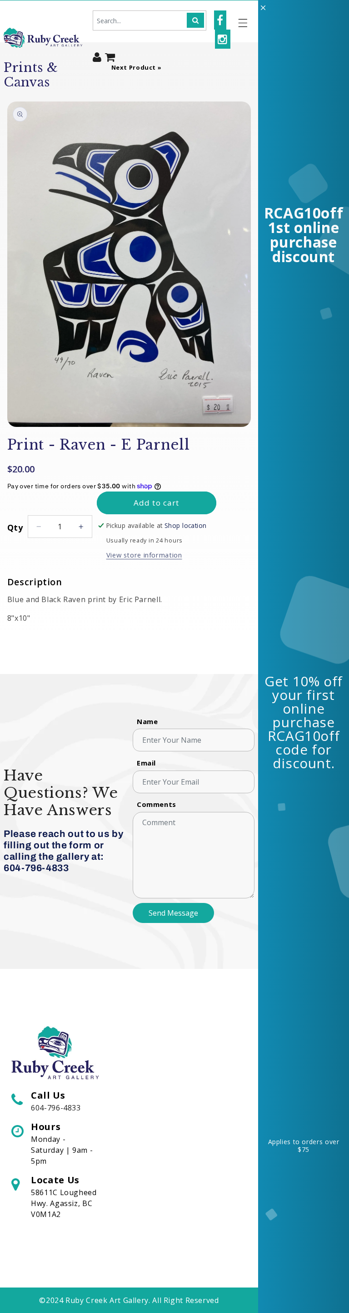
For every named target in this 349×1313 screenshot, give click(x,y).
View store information (144, 554)
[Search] (195, 20)
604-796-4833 (56, 1108)
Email (146, 762)
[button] (243, 22)
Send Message (173, 913)
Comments (156, 804)
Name (147, 721)
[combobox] (149, 20)
